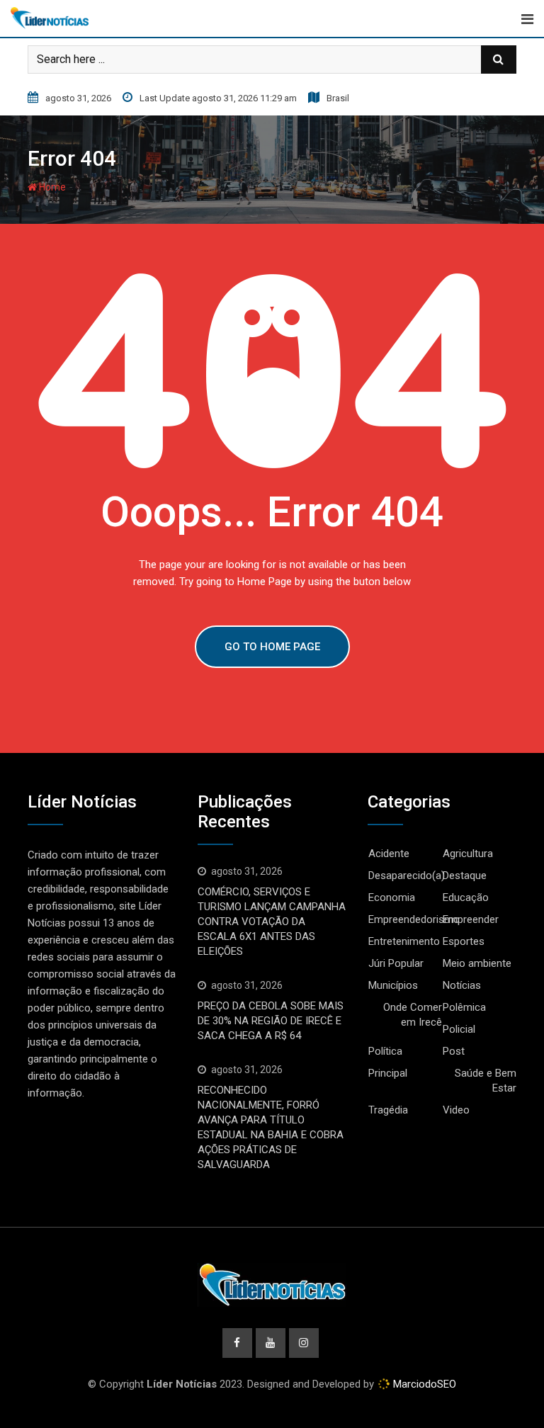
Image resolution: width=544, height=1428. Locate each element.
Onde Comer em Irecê (412, 1014)
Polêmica (464, 1007)
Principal (387, 1073)
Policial (459, 1029)
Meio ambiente (477, 963)
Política (385, 1051)
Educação (466, 897)
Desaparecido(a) (406, 875)
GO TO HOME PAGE (272, 646)
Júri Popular (396, 963)
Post (454, 1051)
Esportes (463, 941)
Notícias (462, 985)
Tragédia (388, 1110)
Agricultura (468, 853)
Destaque (465, 875)
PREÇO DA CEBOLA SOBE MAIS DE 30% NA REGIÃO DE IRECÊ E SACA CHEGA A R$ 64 (271, 1020)
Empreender (471, 919)
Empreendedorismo (414, 919)
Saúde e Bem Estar (485, 1080)
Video (456, 1110)
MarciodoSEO (423, 1384)
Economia (391, 897)
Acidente (388, 853)
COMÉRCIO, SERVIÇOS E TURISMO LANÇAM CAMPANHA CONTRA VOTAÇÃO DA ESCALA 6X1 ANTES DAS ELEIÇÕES (272, 921)
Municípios (393, 985)
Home (51, 187)
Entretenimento (404, 941)
